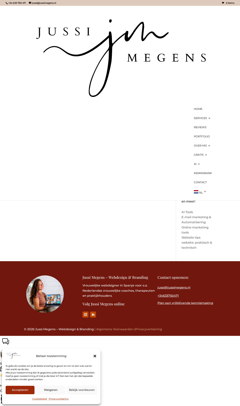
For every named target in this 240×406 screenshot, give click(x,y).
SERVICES (200, 118)
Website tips (191, 237)
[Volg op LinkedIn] (93, 315)
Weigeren (51, 390)
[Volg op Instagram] (85, 315)
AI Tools (187, 212)
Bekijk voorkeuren (82, 390)
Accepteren (20, 390)
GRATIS (199, 154)
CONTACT (200, 182)
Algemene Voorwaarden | (115, 329)
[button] (95, 356)
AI (195, 164)
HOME (198, 109)
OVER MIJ (200, 145)
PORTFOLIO (202, 136)
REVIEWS (200, 127)
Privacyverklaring (58, 398)
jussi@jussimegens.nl (174, 287)
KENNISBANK (203, 173)
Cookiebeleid (39, 398)
